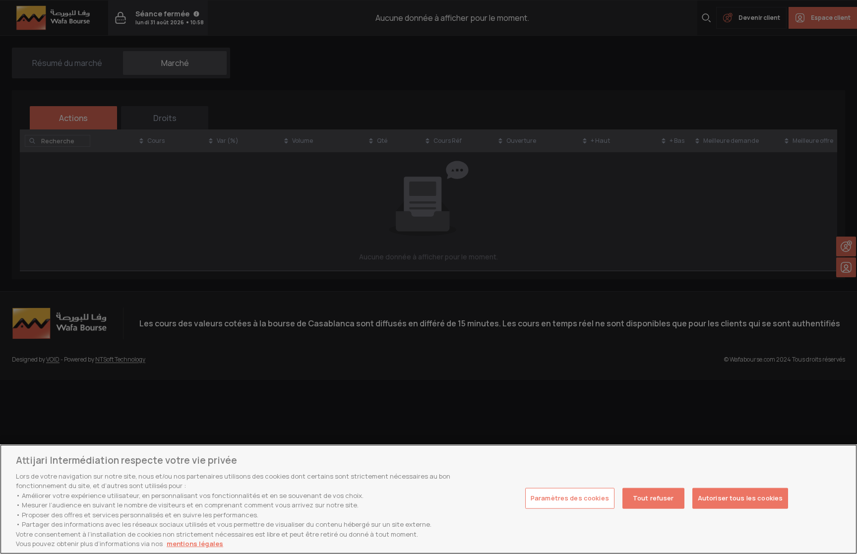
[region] (428, 499)
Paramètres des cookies (570, 497)
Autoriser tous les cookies (740, 497)
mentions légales (195, 543)
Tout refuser (653, 497)
